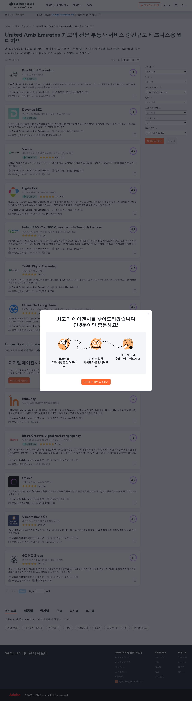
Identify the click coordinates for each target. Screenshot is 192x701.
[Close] (148, 314)
